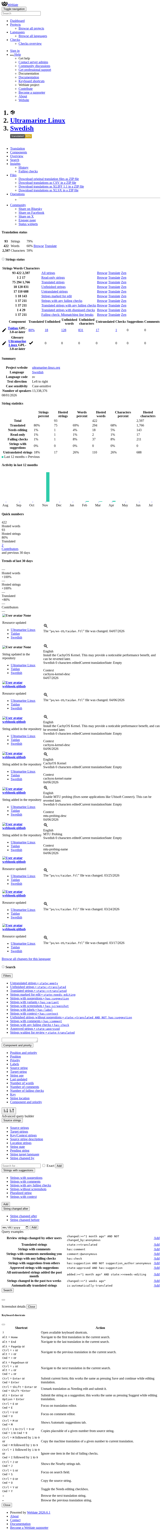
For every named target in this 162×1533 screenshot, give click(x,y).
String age (17, 1075)
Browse (39, 246)
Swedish (22, 128)
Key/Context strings (23, 1135)
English (48, 651)
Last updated (18, 1079)
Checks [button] (15, 40)
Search (14, 160)
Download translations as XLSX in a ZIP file (48, 190)
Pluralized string (21, 1193)
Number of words (22, 1083)
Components (18, 152)
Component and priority (26, 1102)
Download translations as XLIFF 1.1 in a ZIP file (51, 186)
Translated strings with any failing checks (68, 305)
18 (46, 330)
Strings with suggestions (26, 1177)
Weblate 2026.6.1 (38, 1512)
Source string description (26, 1139)
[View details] (45, 627)
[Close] (3, 1299)
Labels (14, 1064)
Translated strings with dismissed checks (68, 310)
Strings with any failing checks (61, 301)
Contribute (26, 88)
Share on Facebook (31, 212)
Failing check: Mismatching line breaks (67, 314)
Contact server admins (33, 62)
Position (15, 1056)
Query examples (12, 1231)
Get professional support (35, 69)
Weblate (12, 5)
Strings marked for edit (56, 296)
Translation (17, 148)
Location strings (20, 1143)
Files (13, 175)
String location (20, 1098)
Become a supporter (32, 92)
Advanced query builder (18, 1116)
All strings (48, 273)
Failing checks (28, 171)
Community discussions (34, 66)
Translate (51, 246)
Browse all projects (31, 28)
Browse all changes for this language (26, 959)
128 (63, 330)
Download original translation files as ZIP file (49, 179)
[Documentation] (3, 259)
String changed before (24, 1220)
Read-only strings (53, 277)
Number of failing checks (27, 1090)
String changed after (23, 1216)
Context (48, 670)
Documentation (29, 77)
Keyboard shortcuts (32, 81)
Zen (123, 273)
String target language (24, 1154)
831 (80, 330)
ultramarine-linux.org (46, 367)
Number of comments (24, 1087)
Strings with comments (25, 1181)
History (23, 167)
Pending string (19, 1150)
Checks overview (30, 43)
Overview (16, 156)
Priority (15, 1060)
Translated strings (53, 282)
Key (13, 1094)
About (23, 96)
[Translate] (4, 331)
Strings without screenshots (28, 1189)
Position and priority (23, 1052)
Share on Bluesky (30, 209)
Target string (18, 1071)
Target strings (19, 1131)
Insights (15, 163)
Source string (19, 1068)
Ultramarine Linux (37, 120)
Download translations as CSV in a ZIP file (47, 182)
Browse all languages (33, 36)
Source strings (19, 1128)
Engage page (27, 220)
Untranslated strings (54, 291)
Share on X (26, 216)
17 (97, 330)
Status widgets (28, 224)
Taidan (13, 328)
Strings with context (23, 1196)
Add (59, 1165)
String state (17, 1146)
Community (18, 205)
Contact (15, 1520)
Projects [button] (15, 24)
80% (31, 330)
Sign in (15, 50)
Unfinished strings (53, 287)
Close (31, 1306)
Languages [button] (17, 32)
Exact (50, 1165)
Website (24, 100)
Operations (17, 194)
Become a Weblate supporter (29, 1527)
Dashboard (17, 21)
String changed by (22, 1158)
